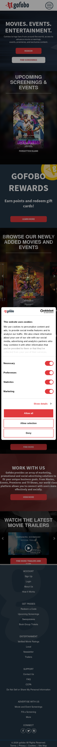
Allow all (28, 413)
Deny (28, 433)
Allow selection (28, 423)
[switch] (49, 372)
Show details (41, 403)
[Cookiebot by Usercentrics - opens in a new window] (41, 311)
